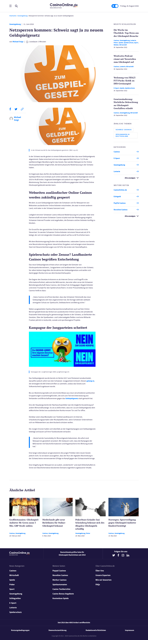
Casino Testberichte (61, 589)
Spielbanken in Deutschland (123, 135)
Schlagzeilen (15, 598)
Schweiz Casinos (123, 130)
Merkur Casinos (59, 579)
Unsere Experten (103, 575)
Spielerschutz (128, 43)
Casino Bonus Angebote (63, 593)
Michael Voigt (18, 41)
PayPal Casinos (120, 203)
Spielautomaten (59, 584)
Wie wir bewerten (103, 579)
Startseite (12, 16)
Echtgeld (117, 196)
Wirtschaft (123, 45)
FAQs (98, 584)
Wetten (116, 45)
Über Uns (100, 570)
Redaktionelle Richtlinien (96, 630)
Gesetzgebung (22, 16)
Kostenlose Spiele (60, 598)
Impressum (129, 630)
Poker (116, 43)
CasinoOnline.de (120, 190)
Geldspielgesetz (71, 398)
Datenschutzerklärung (57, 630)
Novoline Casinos (120, 209)
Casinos (116, 40)
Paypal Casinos (59, 570)
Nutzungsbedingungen (20, 630)
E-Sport (116, 88)
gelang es (90, 381)
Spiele (121, 43)
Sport (136, 43)
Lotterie (133, 40)
